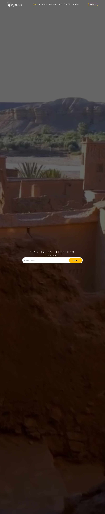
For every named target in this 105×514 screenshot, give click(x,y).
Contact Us (93, 4)
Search (75, 260)
